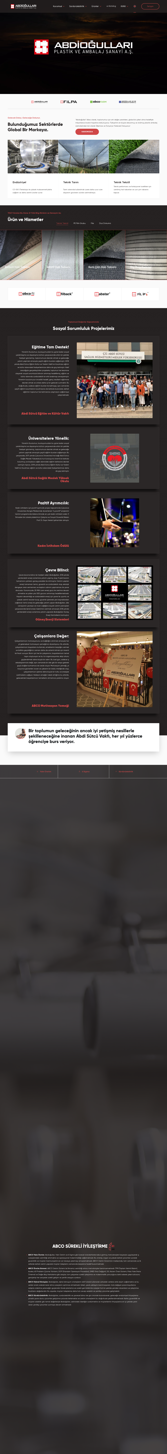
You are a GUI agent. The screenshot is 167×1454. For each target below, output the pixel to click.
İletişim (150, 6)
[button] (59, 6)
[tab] (62, 223)
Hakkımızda (87, 132)
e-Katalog (111, 6)
